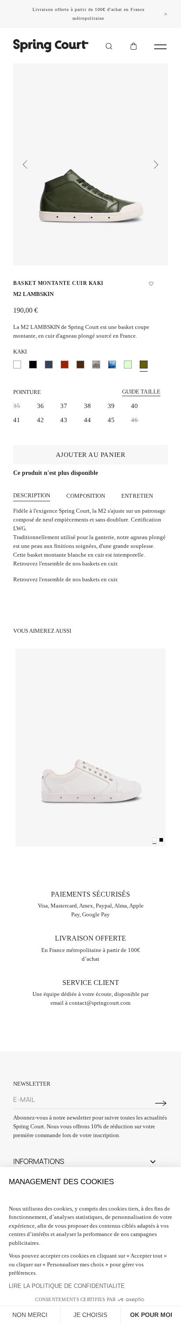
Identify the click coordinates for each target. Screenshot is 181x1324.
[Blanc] (154, 840)
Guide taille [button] (141, 391)
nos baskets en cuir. (95, 579)
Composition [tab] (85, 495)
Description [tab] (31, 495)
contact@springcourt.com (99, 1002)
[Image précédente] (25, 164)
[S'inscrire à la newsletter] (161, 1103)
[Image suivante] (156, 164)
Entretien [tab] (137, 495)
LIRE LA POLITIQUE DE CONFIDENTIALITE (67, 1286)
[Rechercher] (109, 46)
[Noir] (161, 840)
